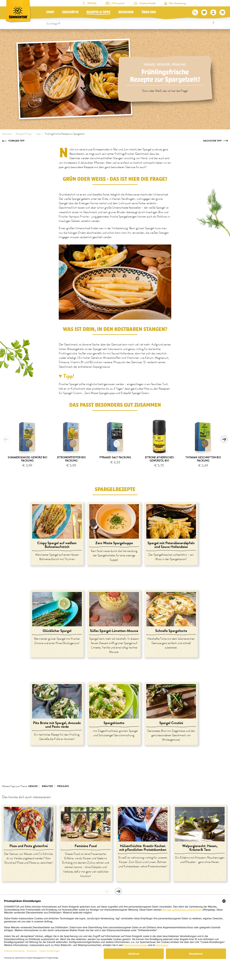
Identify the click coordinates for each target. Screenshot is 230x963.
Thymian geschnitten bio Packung (203, 459)
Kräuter (163, 64)
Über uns (149, 12)
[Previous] (6, 439)
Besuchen (126, 12)
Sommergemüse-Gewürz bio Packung (27, 459)
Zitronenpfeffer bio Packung (71, 459)
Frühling (179, 64)
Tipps (38, 134)
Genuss (149, 64)
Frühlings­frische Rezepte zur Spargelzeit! (65, 134)
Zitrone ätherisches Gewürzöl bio (159, 459)
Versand (115, 469)
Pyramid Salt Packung (115, 457)
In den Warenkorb (29, 470)
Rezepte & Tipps (98, 12)
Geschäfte (70, 12)
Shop (50, 12)
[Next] (224, 439)
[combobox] (131, 22)
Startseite (7, 134)
